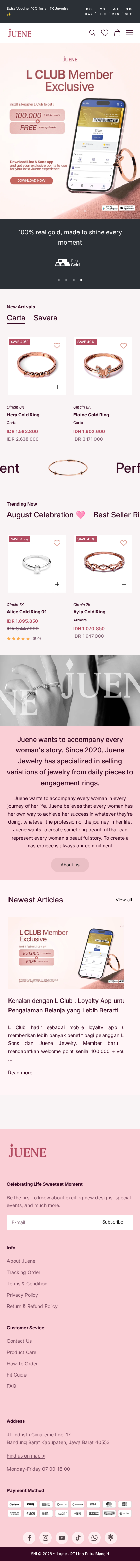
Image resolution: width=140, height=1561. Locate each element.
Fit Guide (17, 1375)
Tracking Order (23, 1272)
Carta (16, 317)
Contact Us (19, 1341)
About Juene (21, 1261)
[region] (70, 131)
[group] (70, 131)
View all (124, 899)
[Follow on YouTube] (61, 1537)
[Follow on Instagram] (45, 1537)
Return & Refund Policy (32, 1306)
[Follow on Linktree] (110, 1537)
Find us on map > (26, 1456)
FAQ (11, 1386)
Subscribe (112, 1222)
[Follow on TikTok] (78, 1537)
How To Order (22, 1363)
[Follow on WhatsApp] (94, 1537)
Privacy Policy (22, 1295)
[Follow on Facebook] (29, 1537)
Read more (20, 1072)
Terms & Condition (27, 1283)
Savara (45, 317)
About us (70, 864)
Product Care (21, 1352)
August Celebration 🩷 (46, 514)
